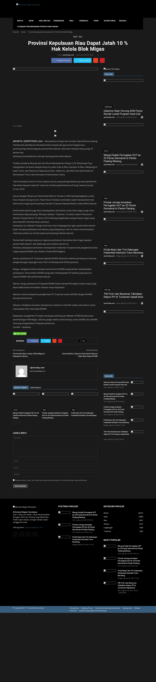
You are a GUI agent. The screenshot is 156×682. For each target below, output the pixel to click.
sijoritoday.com (68, 55)
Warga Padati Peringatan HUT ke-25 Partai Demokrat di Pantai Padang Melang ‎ (26, 415)
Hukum (106, 524)
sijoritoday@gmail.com (33, 527)
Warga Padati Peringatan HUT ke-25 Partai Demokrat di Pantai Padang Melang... (122, 158)
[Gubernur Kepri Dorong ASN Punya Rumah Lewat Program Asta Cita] (123, 93)
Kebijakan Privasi (87, 608)
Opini (96, 20)
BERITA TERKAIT (20, 388)
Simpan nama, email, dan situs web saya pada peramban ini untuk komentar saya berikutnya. (51, 480)
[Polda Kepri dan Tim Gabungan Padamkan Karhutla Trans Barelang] (84, 402)
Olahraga (107, 290)
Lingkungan (108, 107)
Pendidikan (59, 20)
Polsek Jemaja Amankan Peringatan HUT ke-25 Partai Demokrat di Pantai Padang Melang (55, 415)
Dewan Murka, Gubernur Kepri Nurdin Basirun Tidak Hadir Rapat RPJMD (80, 355)
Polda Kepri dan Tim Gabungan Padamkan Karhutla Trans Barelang (123, 251)
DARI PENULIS (35, 388)
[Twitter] (28, 534)
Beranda (16, 32)
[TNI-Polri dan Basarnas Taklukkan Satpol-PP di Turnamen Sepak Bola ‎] (123, 276)
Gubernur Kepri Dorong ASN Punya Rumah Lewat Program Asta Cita (123, 112)
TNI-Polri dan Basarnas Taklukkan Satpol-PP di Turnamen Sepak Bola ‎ (123, 295)
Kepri (31, 20)
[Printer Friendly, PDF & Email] (20, 333)
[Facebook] (15, 534)
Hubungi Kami (127, 608)
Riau (71, 20)
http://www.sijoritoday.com (37, 371)
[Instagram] (22, 534)
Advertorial (110, 20)
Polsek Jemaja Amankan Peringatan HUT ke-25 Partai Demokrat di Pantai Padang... (120, 205)
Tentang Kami (74, 608)
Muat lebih (122, 593)
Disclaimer (73, 611)
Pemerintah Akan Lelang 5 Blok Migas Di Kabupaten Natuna (29, 355)
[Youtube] (35, 534)
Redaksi (122, 20)
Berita (20, 20)
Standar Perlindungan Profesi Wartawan (37, 26)
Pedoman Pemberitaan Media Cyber (107, 608)
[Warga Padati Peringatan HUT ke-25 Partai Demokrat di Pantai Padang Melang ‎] (26, 402)
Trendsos (83, 20)
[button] (140, 24)
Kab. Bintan (44, 20)
